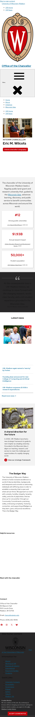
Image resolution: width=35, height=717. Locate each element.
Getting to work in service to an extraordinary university (17, 346)
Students (8, 673)
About (7, 102)
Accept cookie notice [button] (17, 714)
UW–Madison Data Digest (15, 265)
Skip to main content (7, 1)
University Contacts (12, 682)
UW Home (9, 8)
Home (7, 100)
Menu (4, 82)
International (10, 668)
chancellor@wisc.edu (12, 615)
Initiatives (8, 105)
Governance (9, 687)
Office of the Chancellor (16, 66)
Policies (8, 689)
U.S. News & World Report (14, 225)
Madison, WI (9, 696)
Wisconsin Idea (10, 107)
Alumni (7, 661)
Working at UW (10, 664)
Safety (7, 692)
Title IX (8, 694)
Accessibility (9, 684)
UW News (8, 10)
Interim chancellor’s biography (15, 150)
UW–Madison (13, 4)
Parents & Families (11, 671)
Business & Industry (12, 666)
